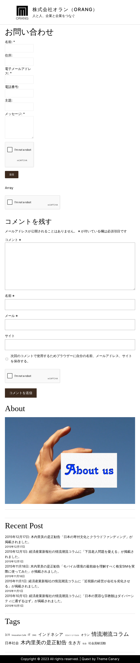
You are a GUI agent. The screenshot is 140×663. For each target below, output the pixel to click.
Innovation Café (19, 635)
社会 (85, 643)
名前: (10, 42)
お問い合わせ (29, 32)
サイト (10, 336)
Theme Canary (108, 659)
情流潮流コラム (110, 634)
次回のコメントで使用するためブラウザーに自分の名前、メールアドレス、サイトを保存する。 (71, 358)
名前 (9, 296)
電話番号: (12, 87)
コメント (13, 240)
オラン (85, 635)
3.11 (7, 635)
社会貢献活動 (97, 643)
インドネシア (50, 634)
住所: (8, 55)
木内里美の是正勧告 (44, 642)
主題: (8, 100)
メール (11, 316)
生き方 (75, 642)
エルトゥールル (72, 635)
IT (29, 635)
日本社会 (12, 643)
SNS (34, 635)
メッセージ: (15, 114)
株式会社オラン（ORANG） (65, 9)
